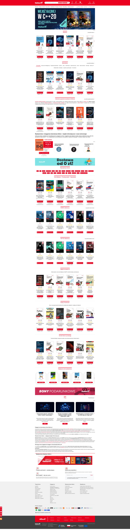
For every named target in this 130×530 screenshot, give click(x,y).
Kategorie (36, 6)
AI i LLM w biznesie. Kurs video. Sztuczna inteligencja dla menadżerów (50, 227)
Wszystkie (38, 65)
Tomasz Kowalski (45, 442)
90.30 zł (91, 201)
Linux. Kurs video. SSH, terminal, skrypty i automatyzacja (90, 258)
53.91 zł (50, 201)
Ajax (72, 440)
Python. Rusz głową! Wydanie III (90, 324)
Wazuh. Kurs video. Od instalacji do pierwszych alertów (70, 227)
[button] (63, 28)
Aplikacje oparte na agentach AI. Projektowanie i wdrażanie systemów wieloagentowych (79, 88)
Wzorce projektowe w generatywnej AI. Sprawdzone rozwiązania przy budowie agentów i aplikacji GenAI (90, 197)
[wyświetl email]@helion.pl (53, 524)
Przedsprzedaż (65, 177)
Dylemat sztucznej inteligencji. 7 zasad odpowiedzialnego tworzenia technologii (90, 123)
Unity (49, 440)
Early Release (57, 177)
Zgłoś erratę (67, 489)
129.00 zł (61, 232)
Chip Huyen (50, 292)
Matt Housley (51, 359)
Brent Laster (90, 53)
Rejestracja (36, 487)
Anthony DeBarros (90, 359)
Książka (46, 149)
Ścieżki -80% (60, 2)
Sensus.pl (58, 517)
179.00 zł (51, 232)
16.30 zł (50, 92)
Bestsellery (65, 6)
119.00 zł (91, 263)
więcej (45, 423)
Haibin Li (40, 359)
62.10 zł (40, 201)
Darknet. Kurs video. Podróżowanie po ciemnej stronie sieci (80, 227)
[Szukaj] (68, 3)
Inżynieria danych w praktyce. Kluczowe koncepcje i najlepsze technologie (50, 358)
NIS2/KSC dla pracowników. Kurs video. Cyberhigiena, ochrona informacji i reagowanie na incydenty (40, 228)
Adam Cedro (60, 259)
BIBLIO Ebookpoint (83, 489)
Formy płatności (52, 494)
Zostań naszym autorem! (68, 487)
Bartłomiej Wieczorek (54, 53)
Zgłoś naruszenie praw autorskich (70, 493)
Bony (86, 6)
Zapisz (91, 475)
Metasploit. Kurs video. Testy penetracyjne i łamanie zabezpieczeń (90, 227)
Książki (40, 6)
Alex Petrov (60, 359)
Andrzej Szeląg (41, 442)
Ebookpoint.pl (87, 517)
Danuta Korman (68, 53)
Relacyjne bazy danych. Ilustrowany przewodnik (80, 357)
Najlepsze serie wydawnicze (65, 369)
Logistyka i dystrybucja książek (84, 493)
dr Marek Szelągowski (59, 53)
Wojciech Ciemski (48, 53)
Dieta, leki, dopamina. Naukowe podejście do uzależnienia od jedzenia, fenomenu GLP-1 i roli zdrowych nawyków (50, 124)
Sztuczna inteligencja (45, 65)
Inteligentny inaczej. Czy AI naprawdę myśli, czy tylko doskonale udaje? (40, 123)
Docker (71, 439)
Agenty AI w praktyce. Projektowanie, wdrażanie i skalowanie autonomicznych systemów (40, 52)
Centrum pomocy (52, 486)
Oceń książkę (67, 488)
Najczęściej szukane (65, 168)
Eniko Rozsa (81, 53)
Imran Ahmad (72, 292)
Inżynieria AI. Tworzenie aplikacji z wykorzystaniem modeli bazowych (50, 291)
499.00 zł (81, 263)
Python (60, 65)
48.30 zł (71, 201)
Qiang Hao (77, 358)
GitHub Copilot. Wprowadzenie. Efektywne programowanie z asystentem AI (90, 52)
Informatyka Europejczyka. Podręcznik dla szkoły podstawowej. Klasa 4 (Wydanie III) (60, 88)
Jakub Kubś (40, 259)
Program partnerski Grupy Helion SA (85, 486)
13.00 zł (61, 92)
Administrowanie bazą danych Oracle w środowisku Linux (70, 357)
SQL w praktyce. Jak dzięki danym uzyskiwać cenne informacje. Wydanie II (90, 358)
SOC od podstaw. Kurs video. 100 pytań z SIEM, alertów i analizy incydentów (80, 258)
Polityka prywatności (53, 490)
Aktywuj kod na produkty (38, 492)
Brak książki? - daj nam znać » (43, 475)
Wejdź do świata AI (65, 269)
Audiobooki (53, 6)
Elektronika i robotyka (58, 67)
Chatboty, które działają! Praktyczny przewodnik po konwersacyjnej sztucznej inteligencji (80, 52)
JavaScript (67, 65)
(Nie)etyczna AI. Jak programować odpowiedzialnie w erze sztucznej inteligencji (70, 123)
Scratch (82, 439)
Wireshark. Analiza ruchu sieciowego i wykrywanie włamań (70, 87)
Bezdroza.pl (80, 517)
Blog (65, 397)
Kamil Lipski (50, 259)
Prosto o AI (86, 101)
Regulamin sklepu (52, 489)
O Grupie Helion (67, 486)
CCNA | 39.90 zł (65, 2)
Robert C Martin (52, 441)
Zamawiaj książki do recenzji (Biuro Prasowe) (86, 488)
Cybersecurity (73, 65)
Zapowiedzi (73, 177)
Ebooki (43, 6)
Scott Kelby (61, 441)
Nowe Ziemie (80, 102)
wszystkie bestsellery (90, 63)
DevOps (87, 65)
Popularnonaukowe (54, 65)
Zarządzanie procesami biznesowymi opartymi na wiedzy (60, 51)
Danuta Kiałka (58, 89)
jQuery (67, 440)
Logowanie (36, 486)
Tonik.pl (94, 523)
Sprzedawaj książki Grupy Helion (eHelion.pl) (86, 487)
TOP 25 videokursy (65, 238)
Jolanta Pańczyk (50, 89)
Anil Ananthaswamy (40, 89)
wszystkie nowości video (90, 207)
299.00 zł (41, 232)
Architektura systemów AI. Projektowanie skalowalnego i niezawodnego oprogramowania (70, 292)
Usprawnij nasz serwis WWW (54, 495)
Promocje (57, 6)
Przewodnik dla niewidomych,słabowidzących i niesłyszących (54, 488)
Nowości (60, 6)
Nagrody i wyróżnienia (68, 492)
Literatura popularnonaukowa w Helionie (65, 99)
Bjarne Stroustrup (47, 441)
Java (64, 65)
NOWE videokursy (65, 208)
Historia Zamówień (37, 488)
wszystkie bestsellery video (89, 238)
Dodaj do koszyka (44, 152)
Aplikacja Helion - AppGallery (39, 498)
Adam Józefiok (70, 89)
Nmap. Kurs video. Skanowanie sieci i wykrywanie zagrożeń (60, 227)
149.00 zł (71, 232)
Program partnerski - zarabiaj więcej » (45, 470)
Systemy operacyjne (67, 67)
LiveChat (51, 500)
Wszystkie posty (91, 397)
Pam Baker (50, 197)
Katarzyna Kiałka (62, 89)
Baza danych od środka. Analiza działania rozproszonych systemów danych (60, 358)
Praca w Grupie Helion (83, 492)
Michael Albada (80, 89)
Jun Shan (37, 359)
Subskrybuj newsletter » (71, 470)
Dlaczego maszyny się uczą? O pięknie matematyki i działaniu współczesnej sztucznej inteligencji (40, 88)
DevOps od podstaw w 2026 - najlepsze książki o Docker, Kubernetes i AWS (65, 415)
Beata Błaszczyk (50, 442)
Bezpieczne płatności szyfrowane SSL (44, 512)
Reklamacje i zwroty (53, 502)
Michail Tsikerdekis (81, 358)
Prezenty (36, 493)
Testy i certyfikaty (37, 494)
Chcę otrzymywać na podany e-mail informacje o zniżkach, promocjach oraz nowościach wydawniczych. (77, 478)
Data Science (82, 65)
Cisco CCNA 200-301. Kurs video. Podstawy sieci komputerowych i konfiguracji (70, 258)
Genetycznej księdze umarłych (58, 102)
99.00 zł (51, 263)
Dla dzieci (74, 67)
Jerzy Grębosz (64, 442)
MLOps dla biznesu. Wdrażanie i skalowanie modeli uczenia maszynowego (70, 197)
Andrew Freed (78, 53)
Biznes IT (92, 65)
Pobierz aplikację (80, 6)
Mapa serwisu (52, 499)
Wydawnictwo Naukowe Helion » (44, 454)
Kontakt (51, 501)
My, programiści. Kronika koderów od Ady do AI (60, 123)
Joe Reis (48, 359)
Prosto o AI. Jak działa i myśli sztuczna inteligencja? (80, 123)
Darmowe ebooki (71, 6)
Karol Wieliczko (70, 359)
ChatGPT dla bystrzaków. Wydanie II (50, 196)
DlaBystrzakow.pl (73, 517)
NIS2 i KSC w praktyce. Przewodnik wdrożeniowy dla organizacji (50, 52)
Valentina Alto (40, 53)
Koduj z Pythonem (65, 302)
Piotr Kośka (90, 259)
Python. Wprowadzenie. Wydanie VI (40, 324)
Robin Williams (57, 441)
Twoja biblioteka (37, 489)
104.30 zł (81, 201)
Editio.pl (65, 517)
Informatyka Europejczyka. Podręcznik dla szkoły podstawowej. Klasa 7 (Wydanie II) (50, 88)
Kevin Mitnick (66, 441)
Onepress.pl (52, 517)
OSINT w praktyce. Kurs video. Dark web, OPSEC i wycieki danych (50, 258)
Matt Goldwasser (44, 359)
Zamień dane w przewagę (65, 335)
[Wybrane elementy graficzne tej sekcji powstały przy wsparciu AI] (94, 141)
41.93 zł (40, 128)
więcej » (77, 478)
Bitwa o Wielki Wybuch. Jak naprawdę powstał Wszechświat (40, 196)
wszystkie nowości (91, 32)
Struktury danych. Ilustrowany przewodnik (80, 324)
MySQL (40, 440)
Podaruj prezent (91, 6)
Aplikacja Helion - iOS (38, 497)
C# (60, 439)
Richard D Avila (68, 292)
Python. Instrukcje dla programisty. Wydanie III (50, 324)
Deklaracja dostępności (53, 491)
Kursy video (48, 6)
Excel (78, 65)
